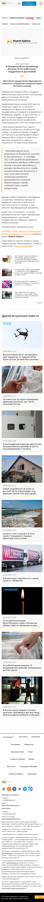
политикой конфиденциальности (14, 888)
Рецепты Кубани (16, 774)
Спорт (30, 752)
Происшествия (10, 458)
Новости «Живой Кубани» (20, 24)
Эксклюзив (8, 737)
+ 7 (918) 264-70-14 (8, 800)
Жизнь (7, 323)
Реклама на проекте (10, 795)
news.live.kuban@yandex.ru (11, 819)
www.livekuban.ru (8, 853)
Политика (36, 737)
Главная (5, 24)
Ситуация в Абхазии (28, 766)
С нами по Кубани (17, 759)
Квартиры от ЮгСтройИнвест (29, 3)
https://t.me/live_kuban (23, 246)
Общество (36, 24)
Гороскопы (32, 774)
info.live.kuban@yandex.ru (11, 805)
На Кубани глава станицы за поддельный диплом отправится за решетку (21, 232)
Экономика (15, 744)
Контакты (23, 737)
